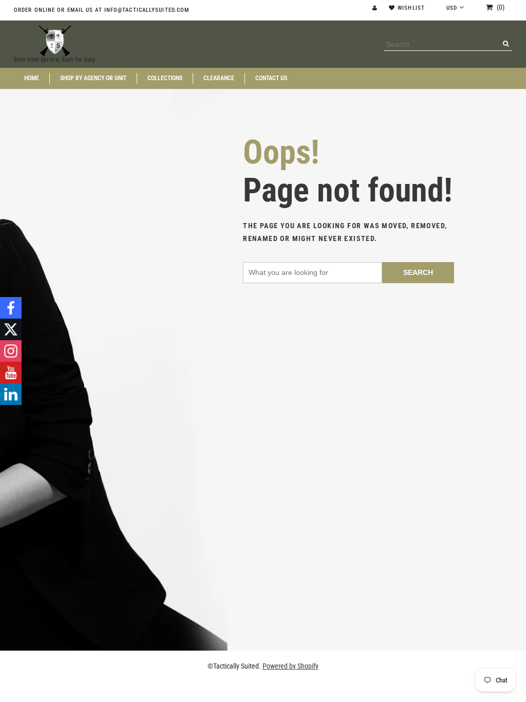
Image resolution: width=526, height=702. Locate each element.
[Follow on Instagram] (11, 351)
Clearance (218, 78)
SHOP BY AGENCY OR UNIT (93, 78)
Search (418, 272)
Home (31, 78)
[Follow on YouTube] (11, 372)
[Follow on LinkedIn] (11, 394)
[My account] (376, 8)
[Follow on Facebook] (11, 308)
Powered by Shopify (290, 666)
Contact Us (271, 78)
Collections (164, 78)
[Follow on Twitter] (11, 329)
